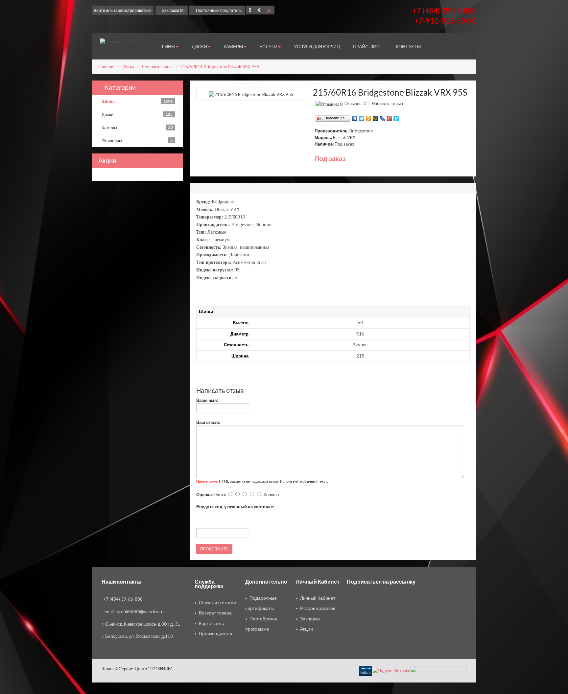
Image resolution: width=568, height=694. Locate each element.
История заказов (317, 608)
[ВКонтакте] (354, 117)
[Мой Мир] (375, 117)
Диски (137, 114)
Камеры (137, 127)
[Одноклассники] (368, 117)
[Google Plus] (389, 117)
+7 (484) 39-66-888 (444, 10)
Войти (99, 10)
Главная (106, 66)
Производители (215, 633)
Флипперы (137, 140)
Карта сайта (212, 623)
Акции (306, 629)
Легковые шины (157, 66)
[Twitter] (361, 117)
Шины (128, 66)
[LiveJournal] (382, 117)
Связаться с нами (217, 602)
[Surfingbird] (396, 117)
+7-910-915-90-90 (445, 20)
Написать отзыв (387, 103)
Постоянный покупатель (219, 10)
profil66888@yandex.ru (140, 611)
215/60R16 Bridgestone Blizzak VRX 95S (219, 66)
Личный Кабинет (317, 598)
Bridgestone (361, 130)
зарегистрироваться (132, 10)
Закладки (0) (173, 10)
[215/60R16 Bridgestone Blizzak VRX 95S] (251, 93)
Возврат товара (215, 612)
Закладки (310, 618)
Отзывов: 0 (355, 103)
